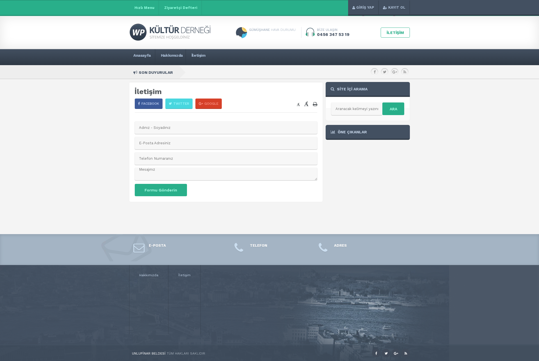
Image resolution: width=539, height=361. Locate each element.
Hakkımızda (148, 275)
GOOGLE (211, 104)
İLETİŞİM (395, 32)
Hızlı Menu (144, 8)
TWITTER (181, 104)
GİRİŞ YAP (365, 7)
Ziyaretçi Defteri (180, 8)
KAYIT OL (396, 7)
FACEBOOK (150, 104)
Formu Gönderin (161, 190)
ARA (393, 109)
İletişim (184, 275)
